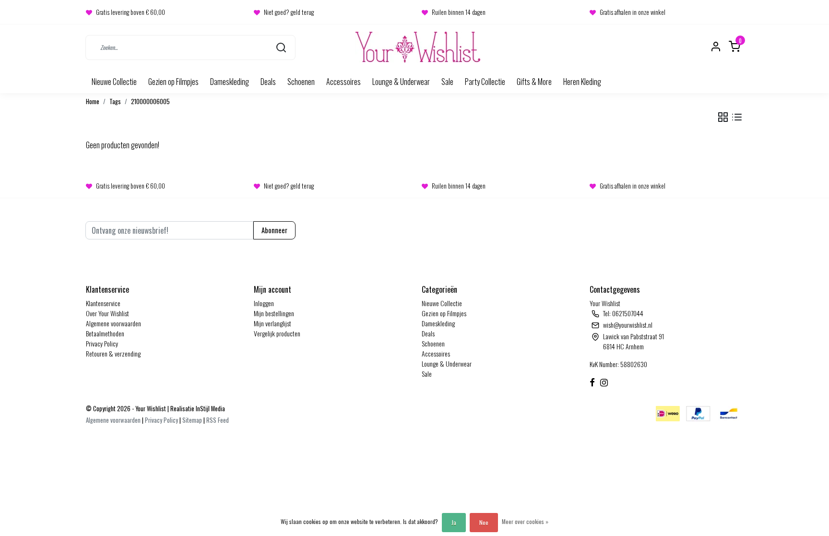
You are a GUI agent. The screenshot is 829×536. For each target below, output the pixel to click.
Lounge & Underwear (401, 81)
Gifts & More (534, 81)
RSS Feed (217, 420)
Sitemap (192, 420)
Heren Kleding (582, 81)
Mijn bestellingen (274, 313)
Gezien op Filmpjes (173, 81)
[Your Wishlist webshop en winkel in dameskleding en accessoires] (417, 47)
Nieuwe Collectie (114, 81)
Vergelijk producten (277, 333)
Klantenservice (103, 303)
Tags (115, 101)
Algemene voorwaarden (113, 323)
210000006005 (150, 101)
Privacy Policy (102, 343)
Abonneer (274, 230)
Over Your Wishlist (107, 313)
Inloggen (264, 303)
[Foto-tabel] (723, 117)
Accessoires (343, 81)
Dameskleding (229, 81)
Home (92, 101)
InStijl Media (209, 408)
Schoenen (301, 81)
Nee (483, 522)
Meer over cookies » (525, 521)
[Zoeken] (281, 47)
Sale (447, 81)
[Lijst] (737, 117)
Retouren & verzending (113, 353)
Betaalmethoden (105, 333)
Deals (268, 81)
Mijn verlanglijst (272, 323)
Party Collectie (485, 81)
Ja (453, 522)
